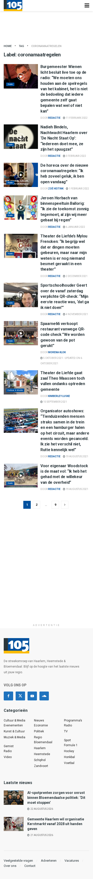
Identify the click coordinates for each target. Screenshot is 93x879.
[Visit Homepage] (13, 5)
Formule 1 (71, 745)
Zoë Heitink (55, 188)
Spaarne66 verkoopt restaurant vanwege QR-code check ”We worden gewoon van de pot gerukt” (62, 334)
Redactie (54, 117)
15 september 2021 (55, 401)
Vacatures (71, 860)
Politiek (39, 731)
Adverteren (49, 860)
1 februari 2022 (78, 188)
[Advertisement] (46, 575)
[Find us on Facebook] (8, 696)
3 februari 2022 (75, 156)
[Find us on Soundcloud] (44, 696)
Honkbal (69, 757)
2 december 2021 (76, 276)
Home (8, 46)
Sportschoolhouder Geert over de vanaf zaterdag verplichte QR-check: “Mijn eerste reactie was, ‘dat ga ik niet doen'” (64, 296)
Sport (67, 740)
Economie (41, 725)
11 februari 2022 (76, 117)
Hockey (69, 751)
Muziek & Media (14, 737)
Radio (10, 84)
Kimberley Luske (59, 396)
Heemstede (42, 754)
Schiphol (40, 760)
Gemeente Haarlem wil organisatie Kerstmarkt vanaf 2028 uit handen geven (55, 824)
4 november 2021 (76, 314)
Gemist (9, 746)
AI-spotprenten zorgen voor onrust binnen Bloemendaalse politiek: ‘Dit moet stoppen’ (56, 797)
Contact (29, 866)
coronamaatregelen (46, 46)
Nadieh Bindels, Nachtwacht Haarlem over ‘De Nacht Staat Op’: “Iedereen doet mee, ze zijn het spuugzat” (64, 138)
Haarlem (40, 748)
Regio (38, 737)
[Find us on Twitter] (20, 696)
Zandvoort (41, 766)
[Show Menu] (87, 5)
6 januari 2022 (75, 227)
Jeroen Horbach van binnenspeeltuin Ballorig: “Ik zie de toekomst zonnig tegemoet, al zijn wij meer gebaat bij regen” (64, 209)
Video (8, 757)
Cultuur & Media (15, 390)
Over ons (10, 866)
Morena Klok (57, 352)
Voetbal (69, 763)
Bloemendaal (43, 742)
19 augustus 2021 (76, 456)
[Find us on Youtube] (32, 696)
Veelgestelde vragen (18, 860)
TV (66, 731)
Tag (21, 46)
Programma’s (73, 720)
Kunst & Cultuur (14, 731)
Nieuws (39, 720)
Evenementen (13, 725)
